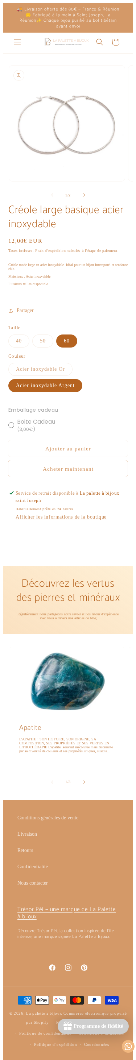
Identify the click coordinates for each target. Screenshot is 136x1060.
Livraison (27, 834)
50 (46, 343)
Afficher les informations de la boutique (61, 517)
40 (22, 343)
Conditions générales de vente (47, 817)
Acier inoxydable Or (44, 371)
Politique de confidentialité (45, 1033)
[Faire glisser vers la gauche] (52, 195)
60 (67, 341)
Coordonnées (96, 1044)
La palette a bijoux (44, 1013)
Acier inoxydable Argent (45, 385)
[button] (17, 42)
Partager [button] (25, 310)
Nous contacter (32, 883)
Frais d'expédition (50, 251)
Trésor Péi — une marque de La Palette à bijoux (66, 913)
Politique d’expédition (55, 1044)
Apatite (30, 728)
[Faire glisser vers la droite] (84, 195)
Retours (25, 850)
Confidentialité (32, 866)
